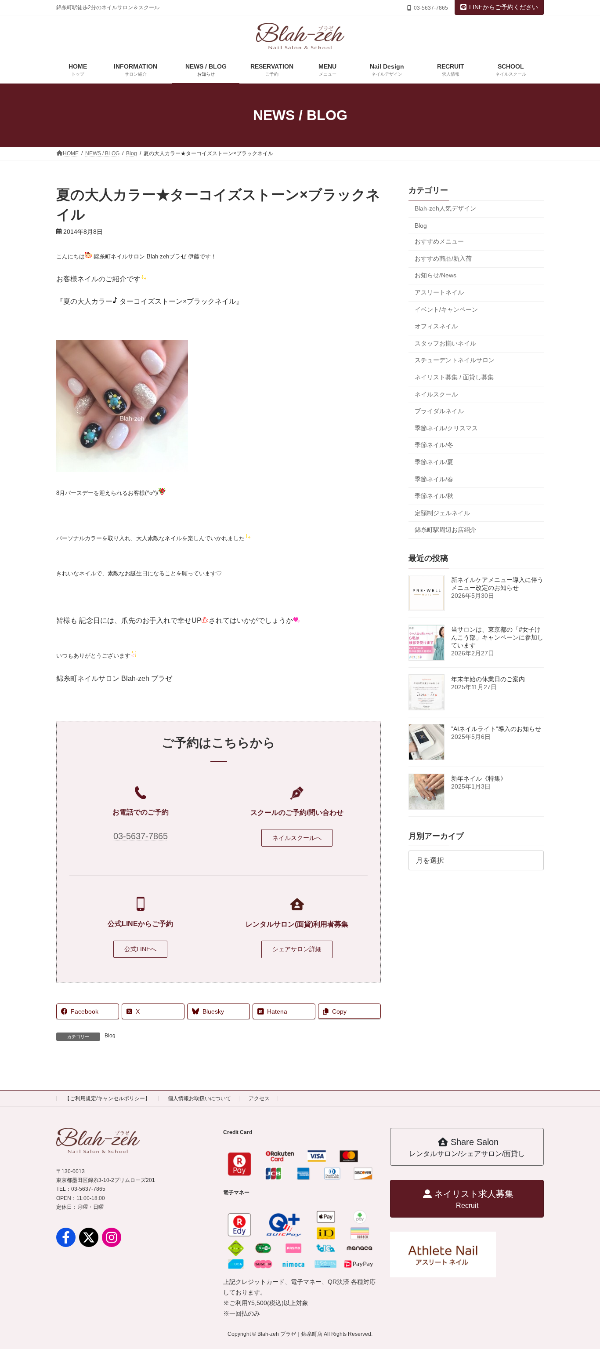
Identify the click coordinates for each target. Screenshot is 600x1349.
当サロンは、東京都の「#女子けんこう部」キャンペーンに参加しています (497, 637)
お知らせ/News (435, 275)
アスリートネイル (439, 292)
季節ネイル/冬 (434, 444)
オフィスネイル (436, 326)
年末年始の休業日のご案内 (488, 679)
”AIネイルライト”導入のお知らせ (496, 728)
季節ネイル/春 (434, 478)
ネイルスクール (436, 394)
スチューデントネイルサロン (455, 360)
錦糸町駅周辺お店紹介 (445, 529)
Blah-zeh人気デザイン (445, 208)
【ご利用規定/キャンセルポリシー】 (107, 1098)
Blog (110, 1036)
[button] (297, 838)
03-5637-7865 (140, 836)
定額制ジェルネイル (442, 512)
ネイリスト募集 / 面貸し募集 (454, 377)
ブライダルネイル (439, 411)
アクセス (259, 1098)
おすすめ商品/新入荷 (443, 258)
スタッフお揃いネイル (445, 343)
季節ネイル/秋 (434, 495)
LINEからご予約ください (503, 7)
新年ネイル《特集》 (478, 778)
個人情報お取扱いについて (199, 1098)
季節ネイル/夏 (434, 461)
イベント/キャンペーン (446, 309)
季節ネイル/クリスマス (446, 428)
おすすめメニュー (439, 241)
